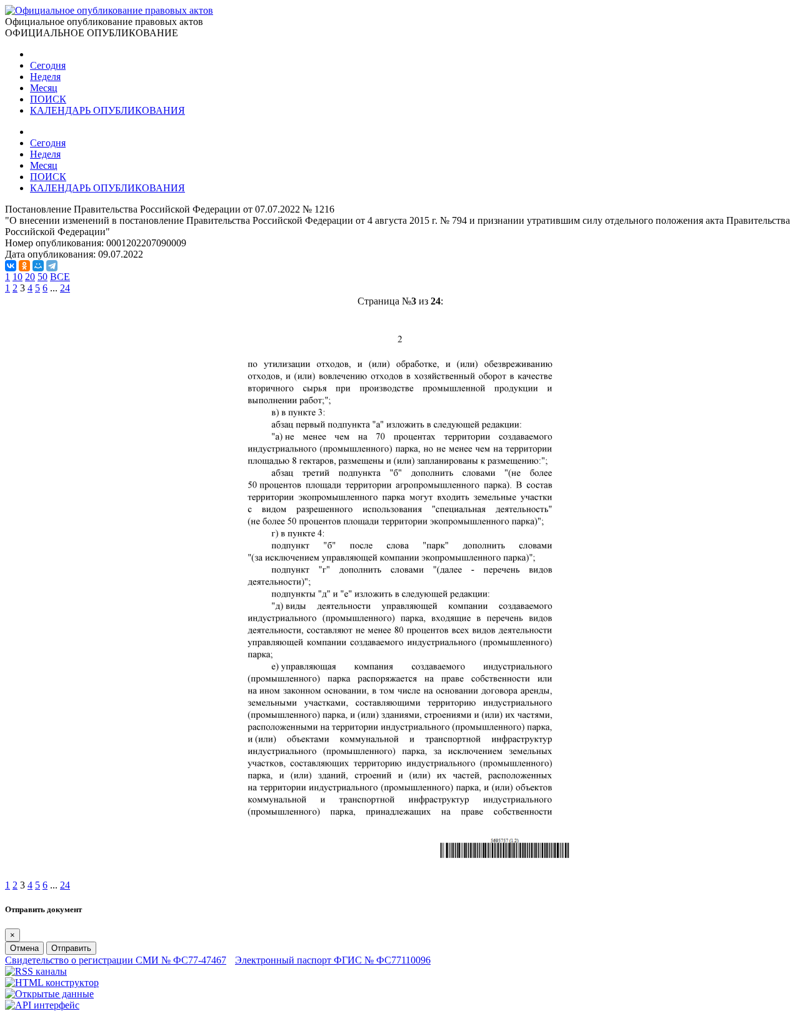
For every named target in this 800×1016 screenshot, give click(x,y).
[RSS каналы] (36, 971)
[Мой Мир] (38, 265)
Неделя (45, 76)
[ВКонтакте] (10, 265)
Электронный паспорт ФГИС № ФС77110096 (333, 960)
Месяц (44, 88)
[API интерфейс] (42, 1005)
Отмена (24, 948)
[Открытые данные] (49, 993)
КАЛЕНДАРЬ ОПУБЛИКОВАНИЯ (107, 110)
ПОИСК (48, 99)
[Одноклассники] (24, 265)
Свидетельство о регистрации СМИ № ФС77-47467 (115, 960)
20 (30, 276)
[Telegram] (52, 265)
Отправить (71, 948)
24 (65, 288)
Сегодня (48, 65)
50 (43, 276)
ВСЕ (60, 276)
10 (17, 276)
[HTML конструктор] (52, 982)
